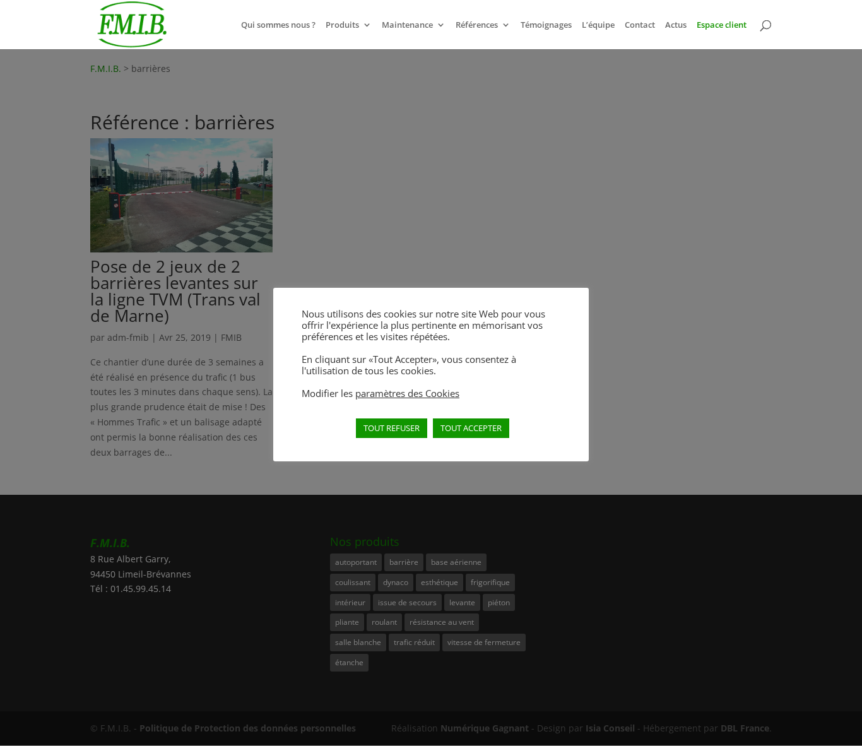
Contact (640, 25)
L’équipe (598, 25)
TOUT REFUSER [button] (391, 428)
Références (477, 25)
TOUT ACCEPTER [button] (471, 428)
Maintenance (407, 25)
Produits (342, 25)
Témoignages (546, 25)
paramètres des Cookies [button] (407, 393)
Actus (676, 25)
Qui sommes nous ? (278, 25)
